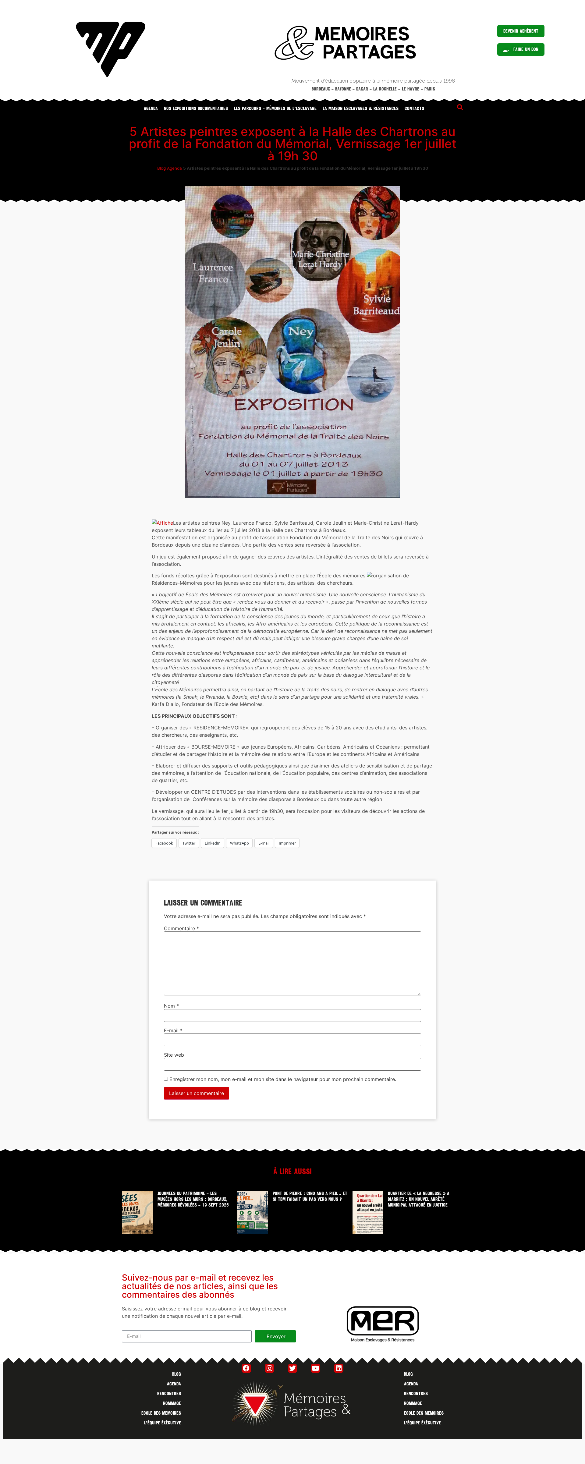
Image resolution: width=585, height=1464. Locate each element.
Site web (174, 1054)
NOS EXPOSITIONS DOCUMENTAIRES (196, 108)
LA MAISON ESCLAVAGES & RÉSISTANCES (361, 108)
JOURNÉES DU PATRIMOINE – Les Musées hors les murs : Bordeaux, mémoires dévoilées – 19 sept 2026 (193, 1199)
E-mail (173, 1030)
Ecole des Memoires (161, 1413)
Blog (161, 168)
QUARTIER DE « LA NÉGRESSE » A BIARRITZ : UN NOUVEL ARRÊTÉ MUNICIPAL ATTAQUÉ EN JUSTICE (418, 1199)
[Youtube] (315, 1368)
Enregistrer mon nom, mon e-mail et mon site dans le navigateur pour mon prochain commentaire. (282, 1079)
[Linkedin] (338, 1368)
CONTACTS (414, 108)
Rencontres (169, 1393)
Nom (171, 1005)
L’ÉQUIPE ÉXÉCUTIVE (162, 1423)
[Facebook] (246, 1368)
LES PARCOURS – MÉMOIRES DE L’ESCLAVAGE (275, 108)
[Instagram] (269, 1368)
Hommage (172, 1403)
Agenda (151, 108)
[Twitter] (292, 1368)
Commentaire (181, 928)
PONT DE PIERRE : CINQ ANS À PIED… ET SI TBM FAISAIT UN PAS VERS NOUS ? (310, 1196)
